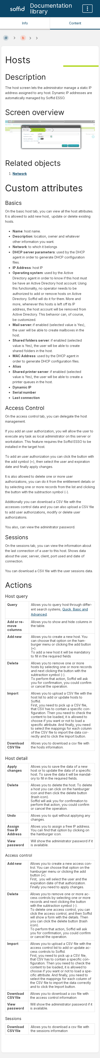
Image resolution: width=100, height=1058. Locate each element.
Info (25, 23)
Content (75, 23)
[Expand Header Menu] (87, 8)
